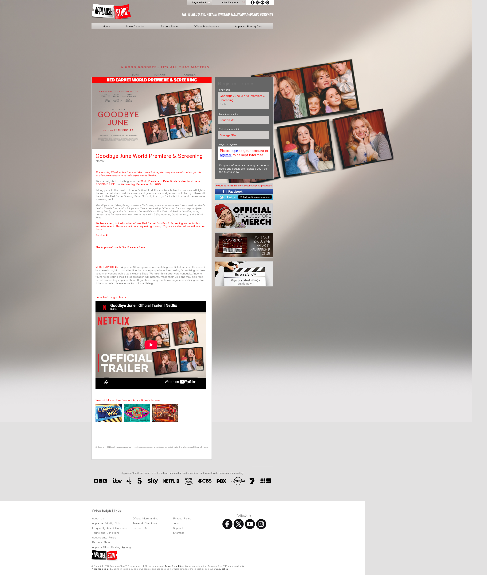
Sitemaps (178, 532)
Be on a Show (169, 26)
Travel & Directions (145, 523)
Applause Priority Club (248, 26)
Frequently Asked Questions (109, 528)
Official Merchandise (206, 26)
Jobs (176, 523)
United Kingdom (229, 2)
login (234, 150)
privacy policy (220, 569)
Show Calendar (135, 26)
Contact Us (140, 528)
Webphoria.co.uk (100, 569)
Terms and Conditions (105, 532)
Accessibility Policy (104, 537)
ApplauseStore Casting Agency (111, 547)
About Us (98, 518)
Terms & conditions (175, 566)
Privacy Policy (182, 518)
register (226, 155)
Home (106, 26)
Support (178, 528)
